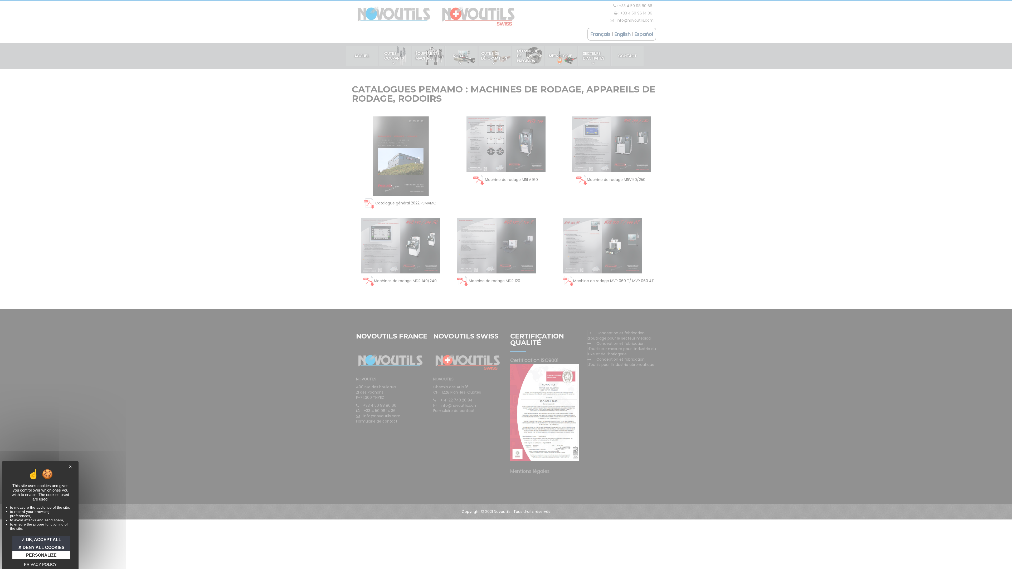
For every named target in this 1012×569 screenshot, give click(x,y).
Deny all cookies (43, 547)
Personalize (41, 555)
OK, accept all (43, 539)
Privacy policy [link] (40, 564)
